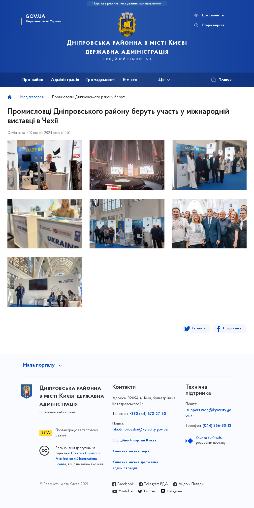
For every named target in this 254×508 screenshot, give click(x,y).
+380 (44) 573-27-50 (147, 414)
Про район (32, 80)
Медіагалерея (32, 97)
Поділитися (232, 328)
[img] (44, 165)
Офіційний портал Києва (134, 440)
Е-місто (130, 80)
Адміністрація (65, 80)
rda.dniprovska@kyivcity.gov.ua (140, 429)
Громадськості (100, 80)
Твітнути (199, 328)
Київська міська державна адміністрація (135, 465)
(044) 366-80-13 (217, 426)
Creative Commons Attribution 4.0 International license (78, 459)
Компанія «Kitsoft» (209, 438)
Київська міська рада (130, 451)
